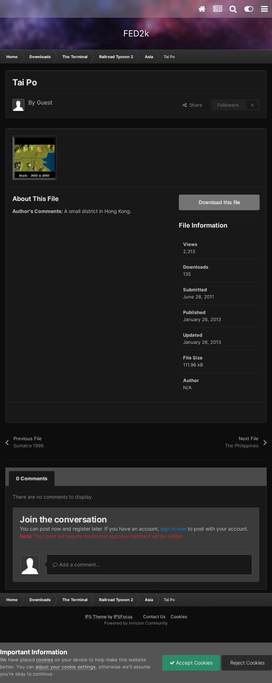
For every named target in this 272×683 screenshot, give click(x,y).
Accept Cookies (193, 663)
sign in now (173, 529)
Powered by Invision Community (136, 623)
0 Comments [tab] (31, 478)
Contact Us (154, 616)
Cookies (179, 616)
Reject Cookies (247, 663)
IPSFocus (123, 616)
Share (194, 105)
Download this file (219, 202)
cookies (44, 659)
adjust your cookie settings (65, 667)
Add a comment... (79, 564)
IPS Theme (96, 616)
